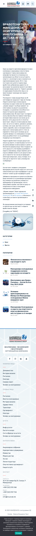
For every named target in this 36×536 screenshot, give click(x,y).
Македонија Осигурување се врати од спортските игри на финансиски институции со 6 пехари (22, 310)
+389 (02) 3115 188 (10, 487)
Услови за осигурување (11, 385)
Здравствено (8, 405)
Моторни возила (9, 373)
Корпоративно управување (13, 450)
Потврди (18, 533)
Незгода (6, 379)
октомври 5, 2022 (9, 44)
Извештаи (7, 453)
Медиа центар (8, 456)
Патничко (6, 376)
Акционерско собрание (11, 447)
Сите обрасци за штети (12, 433)
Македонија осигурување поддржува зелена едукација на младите (22, 271)
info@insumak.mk (9, 497)
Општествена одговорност (13, 464)
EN (28, 4)
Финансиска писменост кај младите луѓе (21, 261)
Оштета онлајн (8, 430)
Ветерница (18, 195)
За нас (5, 459)
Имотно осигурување (11, 399)
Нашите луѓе (7, 467)
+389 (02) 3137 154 (10, 492)
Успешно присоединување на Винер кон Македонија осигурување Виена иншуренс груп (20, 295)
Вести (7, 245)
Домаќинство (8, 370)
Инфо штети (7, 427)
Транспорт (7, 407)
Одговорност (8, 410)
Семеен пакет (8, 382)
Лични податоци (9, 462)
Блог (6, 242)
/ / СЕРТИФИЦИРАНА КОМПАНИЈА (17, 349)
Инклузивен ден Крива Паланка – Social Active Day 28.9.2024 (21, 282)
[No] (34, 526)
